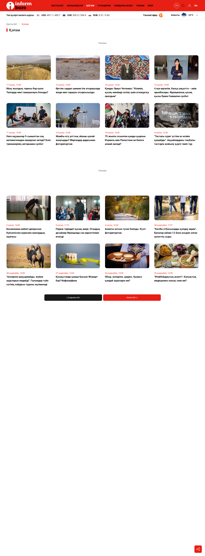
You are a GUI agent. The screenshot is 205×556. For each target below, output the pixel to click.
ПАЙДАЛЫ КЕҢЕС (123, 5)
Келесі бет (131, 297)
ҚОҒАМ (90, 5)
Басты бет (11, 24)
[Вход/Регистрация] (189, 6)
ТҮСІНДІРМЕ (104, 5)
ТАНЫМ (140, 5)
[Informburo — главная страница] (19, 6)
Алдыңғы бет (74, 297)
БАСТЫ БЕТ (57, 5)
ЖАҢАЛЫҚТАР (75, 5)
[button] (185, 15)
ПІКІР (150, 5)
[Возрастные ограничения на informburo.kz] (176, 6)
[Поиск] (182, 6)
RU (195, 5)
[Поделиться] (198, 549)
